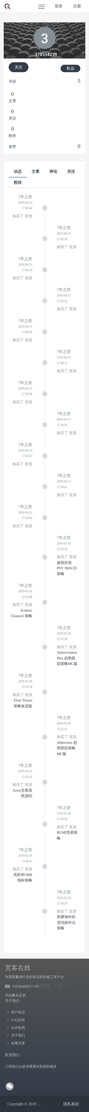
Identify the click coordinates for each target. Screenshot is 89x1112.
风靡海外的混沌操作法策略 (66, 922)
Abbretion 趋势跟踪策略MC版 (67, 748)
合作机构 (18, 1028)
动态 (18, 171)
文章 (36, 171)
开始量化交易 (15, 995)
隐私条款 (71, 1104)
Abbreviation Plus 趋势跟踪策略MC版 (67, 658)
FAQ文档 (18, 1020)
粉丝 (18, 182)
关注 (18, 67)
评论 (53, 171)
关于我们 (18, 1035)
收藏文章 (18, 1043)
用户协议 (18, 1012)
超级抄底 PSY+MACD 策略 (67, 568)
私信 (70, 68)
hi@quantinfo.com (25, 986)
